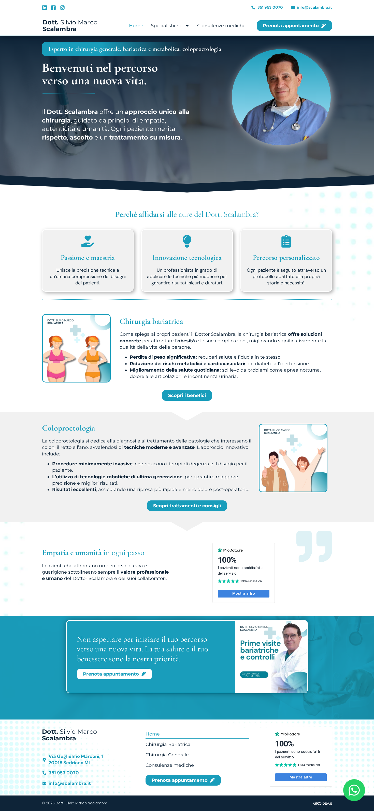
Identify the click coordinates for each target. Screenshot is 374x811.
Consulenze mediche (221, 25)
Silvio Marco (69, 26)
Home (136, 25)
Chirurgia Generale (167, 755)
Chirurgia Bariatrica (168, 744)
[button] (187, 505)
